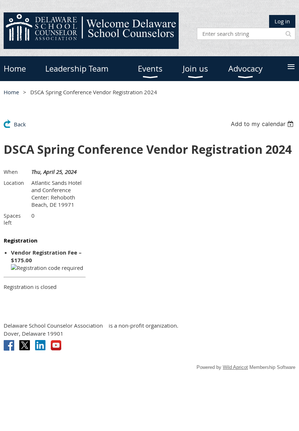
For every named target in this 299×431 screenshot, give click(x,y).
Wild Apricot (235, 367)
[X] (24, 345)
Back (20, 124)
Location (14, 182)
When (11, 171)
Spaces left (12, 219)
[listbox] (263, 123)
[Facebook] (9, 345)
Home (11, 92)
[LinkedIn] (40, 345)
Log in (282, 21)
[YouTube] (56, 345)
